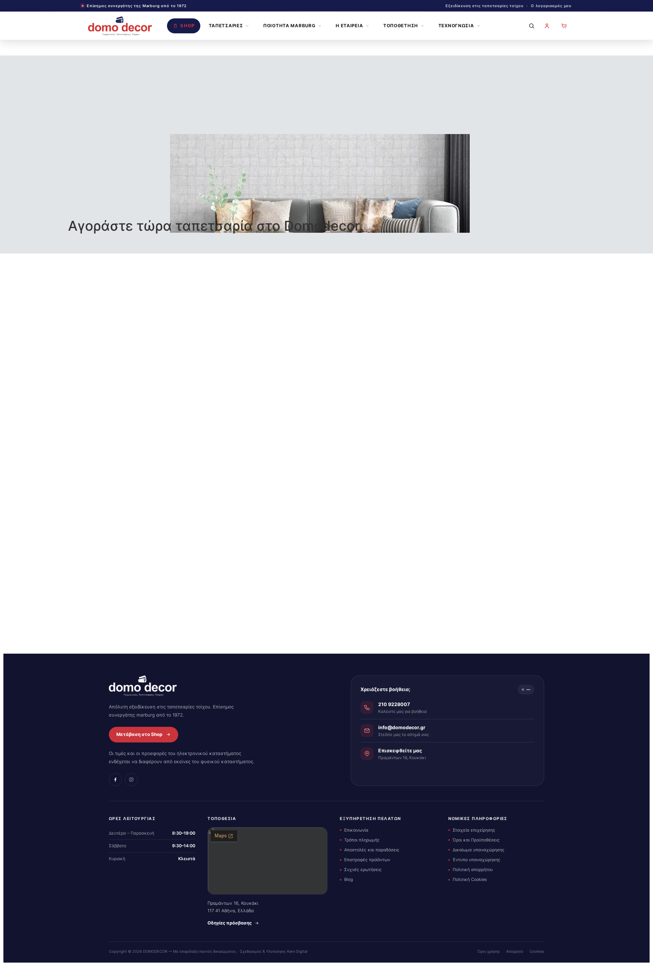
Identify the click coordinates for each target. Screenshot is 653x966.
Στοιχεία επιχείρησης (474, 830)
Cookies (537, 951)
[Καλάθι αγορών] (563, 25)
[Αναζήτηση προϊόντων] (529, 25)
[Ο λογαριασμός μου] (546, 25)
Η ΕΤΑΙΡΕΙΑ (349, 25)
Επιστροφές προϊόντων (367, 859)
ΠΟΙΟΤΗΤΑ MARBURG (289, 25)
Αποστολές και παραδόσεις (371, 849)
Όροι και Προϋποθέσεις (476, 839)
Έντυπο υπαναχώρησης (476, 859)
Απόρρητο (514, 951)
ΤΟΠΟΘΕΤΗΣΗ (400, 25)
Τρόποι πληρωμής (362, 839)
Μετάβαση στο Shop (139, 734)
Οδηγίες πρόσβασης (229, 923)
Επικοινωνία (356, 830)
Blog (348, 879)
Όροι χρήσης (489, 951)
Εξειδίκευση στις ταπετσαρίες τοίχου (484, 5)
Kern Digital (297, 951)
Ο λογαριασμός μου (551, 5)
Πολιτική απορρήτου (473, 869)
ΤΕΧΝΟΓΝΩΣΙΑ (456, 25)
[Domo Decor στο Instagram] (131, 779)
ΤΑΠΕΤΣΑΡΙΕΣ (226, 25)
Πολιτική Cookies (470, 879)
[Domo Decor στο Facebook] (115, 779)
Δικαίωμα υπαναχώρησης (478, 849)
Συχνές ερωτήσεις (363, 869)
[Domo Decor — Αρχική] (120, 25)
